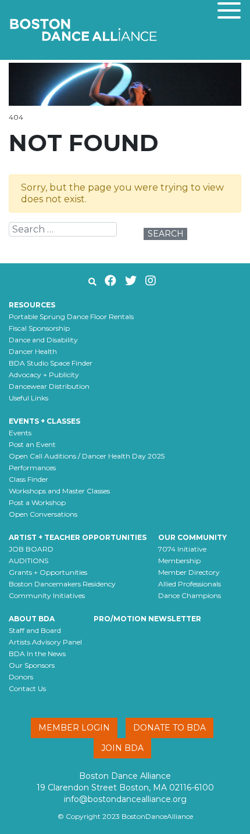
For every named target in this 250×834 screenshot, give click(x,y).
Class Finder (28, 479)
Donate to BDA (169, 727)
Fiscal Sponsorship (39, 328)
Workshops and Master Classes (59, 490)
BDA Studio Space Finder (50, 363)
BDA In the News (37, 653)
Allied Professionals (189, 583)
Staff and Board (35, 630)
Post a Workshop (37, 502)
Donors (21, 676)
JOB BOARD (31, 549)
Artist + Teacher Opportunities (78, 537)
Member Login (74, 727)
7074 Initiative (182, 549)
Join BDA (122, 748)
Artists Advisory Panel (45, 642)
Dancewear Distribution (49, 386)
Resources (32, 304)
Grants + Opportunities (48, 572)
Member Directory (189, 572)
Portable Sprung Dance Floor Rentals (71, 316)
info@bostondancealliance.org (125, 799)
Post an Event (32, 444)
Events (20, 432)
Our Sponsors (32, 665)
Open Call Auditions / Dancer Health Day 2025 (87, 456)
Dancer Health (33, 351)
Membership (179, 560)
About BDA (32, 618)
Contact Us (27, 688)
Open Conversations (43, 514)
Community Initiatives (47, 595)
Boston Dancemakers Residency (62, 583)
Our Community (192, 537)
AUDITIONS (28, 560)
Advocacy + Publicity (44, 374)
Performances (32, 467)
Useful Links (28, 397)
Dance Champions (189, 595)
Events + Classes (44, 421)
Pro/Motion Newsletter (147, 618)
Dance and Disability (43, 339)
